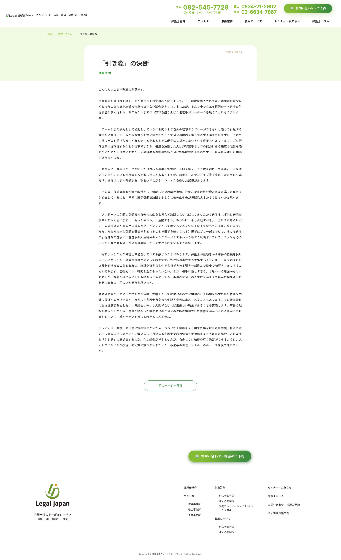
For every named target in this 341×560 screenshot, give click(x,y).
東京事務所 (194, 514)
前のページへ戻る (170, 385)
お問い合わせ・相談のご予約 (223, 456)
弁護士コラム (320, 21)
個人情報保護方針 (278, 513)
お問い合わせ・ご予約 (311, 8)
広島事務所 (194, 504)
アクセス (203, 21)
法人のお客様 (226, 500)
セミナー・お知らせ (287, 21)
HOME (49, 33)
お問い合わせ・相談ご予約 (284, 504)
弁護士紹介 (178, 21)
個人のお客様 (226, 495)
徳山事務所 (194, 509)
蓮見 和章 (105, 73)
